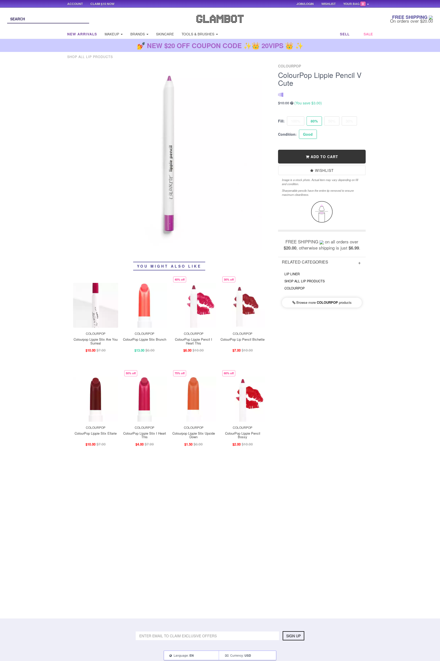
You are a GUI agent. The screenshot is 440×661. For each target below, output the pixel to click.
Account (75, 4)
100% (295, 120)
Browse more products (323, 302)
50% (331, 120)
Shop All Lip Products (304, 281)
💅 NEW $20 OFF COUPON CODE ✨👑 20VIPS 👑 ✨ (220, 45)
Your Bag (353, 4)
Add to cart (323, 156)
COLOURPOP (294, 288)
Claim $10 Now (102, 4)
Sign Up (293, 635)
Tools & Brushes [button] (198, 34)
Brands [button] (138, 34)
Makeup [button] (112, 34)
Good (308, 134)
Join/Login (305, 4)
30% (349, 120)
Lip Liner (292, 274)
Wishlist (324, 170)
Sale (368, 34)
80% (314, 120)
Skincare (165, 34)
